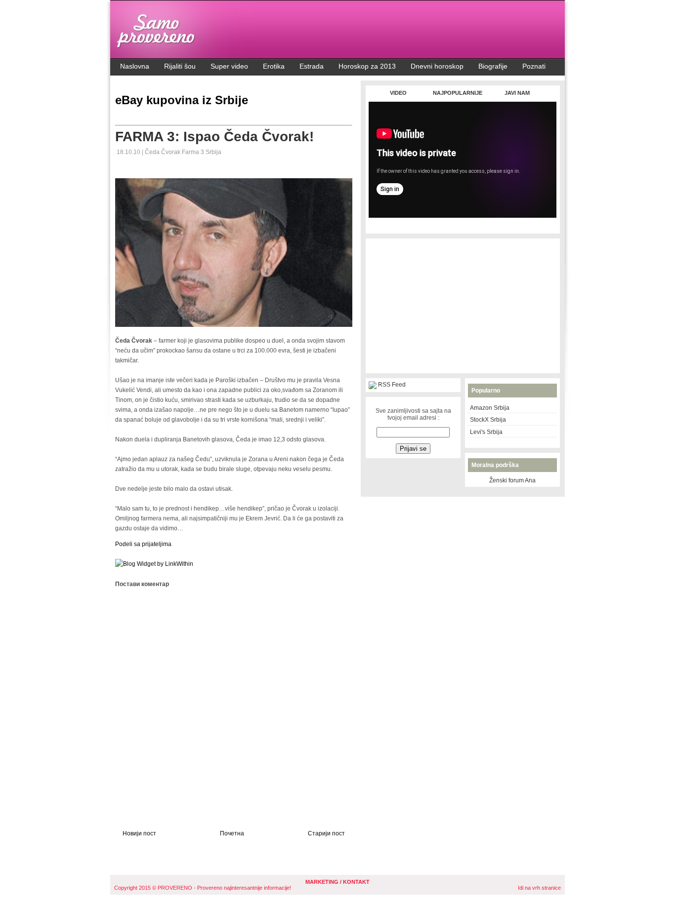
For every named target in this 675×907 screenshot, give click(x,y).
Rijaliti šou (180, 66)
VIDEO (398, 93)
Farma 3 (194, 152)
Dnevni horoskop (437, 66)
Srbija (213, 152)
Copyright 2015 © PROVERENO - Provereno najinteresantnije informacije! (202, 888)
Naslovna (134, 66)
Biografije (492, 66)
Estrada (311, 66)
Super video (229, 66)
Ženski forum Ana (512, 480)
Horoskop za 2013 (367, 66)
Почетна (232, 833)
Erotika (274, 66)
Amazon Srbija (489, 407)
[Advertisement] (462, 223)
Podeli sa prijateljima (143, 544)
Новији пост (139, 833)
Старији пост (326, 833)
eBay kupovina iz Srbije (181, 100)
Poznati (534, 66)
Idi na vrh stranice (539, 888)
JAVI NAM (517, 93)
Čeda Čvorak (163, 152)
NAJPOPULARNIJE (457, 93)
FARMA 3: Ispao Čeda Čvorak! (214, 136)
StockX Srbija (488, 419)
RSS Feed (392, 384)
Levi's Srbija (486, 432)
